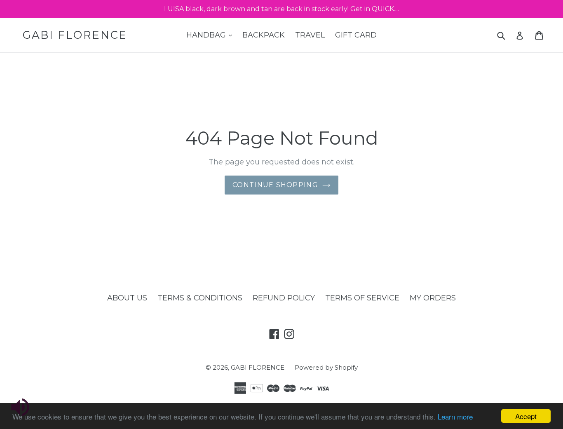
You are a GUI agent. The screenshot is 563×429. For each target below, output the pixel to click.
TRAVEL (310, 35)
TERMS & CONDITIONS (199, 297)
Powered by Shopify (326, 367)
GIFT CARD (356, 35)
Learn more (455, 416)
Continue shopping (275, 185)
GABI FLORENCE (75, 35)
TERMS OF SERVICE (362, 297)
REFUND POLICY (284, 297)
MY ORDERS (433, 297)
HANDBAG (211, 35)
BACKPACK (263, 35)
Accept (526, 416)
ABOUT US (127, 297)
